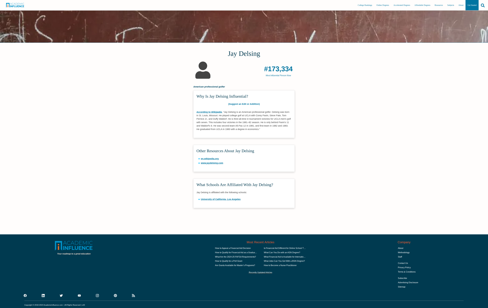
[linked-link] (43, 295)
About (460, 5)
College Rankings (365, 5)
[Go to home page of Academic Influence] (18, 5)
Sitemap (401, 287)
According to (209, 112)
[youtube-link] (79, 295)
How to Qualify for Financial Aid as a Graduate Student (239, 252)
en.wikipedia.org (210, 158)
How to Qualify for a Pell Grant (228, 261)
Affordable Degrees (422, 5)
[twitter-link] (61, 295)
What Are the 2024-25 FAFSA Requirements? (235, 257)
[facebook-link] (25, 295)
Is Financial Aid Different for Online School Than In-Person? (291, 248)
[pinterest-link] (115, 295)
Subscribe (402, 278)
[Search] (483, 5)
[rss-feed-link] (133, 295)
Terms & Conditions (407, 272)
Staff (400, 257)
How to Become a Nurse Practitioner (280, 265)
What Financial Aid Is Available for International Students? (290, 257)
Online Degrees (382, 5)
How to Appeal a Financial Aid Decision (233, 248)
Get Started (472, 5)
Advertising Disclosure (408, 282)
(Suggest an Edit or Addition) (244, 104)
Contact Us (403, 263)
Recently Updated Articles (260, 272)
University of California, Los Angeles (221, 199)
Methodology (404, 252)
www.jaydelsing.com (212, 163)
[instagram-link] (97, 295)
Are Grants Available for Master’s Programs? (235, 265)
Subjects (450, 5)
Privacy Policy (404, 267)
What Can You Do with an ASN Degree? (282, 252)
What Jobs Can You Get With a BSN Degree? (284, 261)
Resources (439, 5)
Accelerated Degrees (401, 5)
